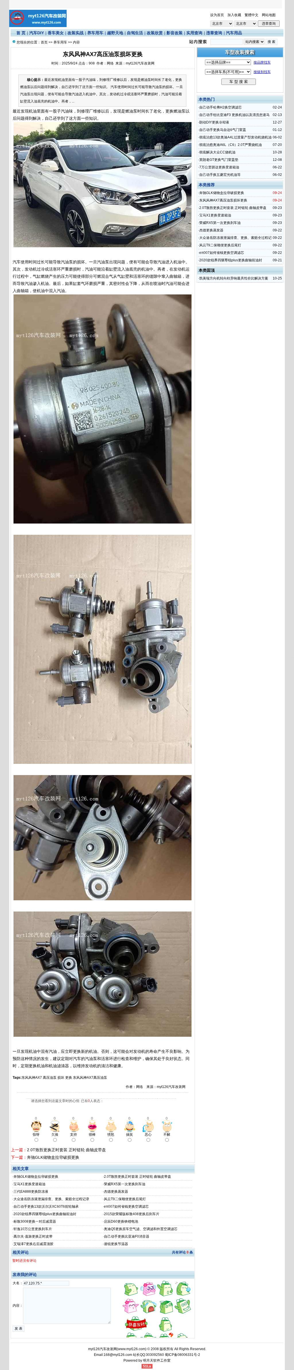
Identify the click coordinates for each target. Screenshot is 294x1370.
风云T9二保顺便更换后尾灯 (125, 1199)
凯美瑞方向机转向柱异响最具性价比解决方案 (233, 278)
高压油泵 (50, 1078)
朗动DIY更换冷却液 (214, 122)
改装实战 (75, 33)
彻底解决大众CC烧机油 (217, 152)
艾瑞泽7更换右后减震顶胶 (33, 1244)
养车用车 (95, 33)
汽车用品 (234, 33)
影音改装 (175, 33)
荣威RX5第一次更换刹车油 (124, 1184)
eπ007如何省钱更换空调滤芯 (126, 1207)
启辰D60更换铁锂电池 (121, 1221)
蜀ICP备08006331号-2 (182, 1355)
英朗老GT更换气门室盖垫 (218, 160)
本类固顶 (207, 270)
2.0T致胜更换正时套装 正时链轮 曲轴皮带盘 (66, 1150)
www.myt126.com (131, 1349)
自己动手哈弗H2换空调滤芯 (220, 107)
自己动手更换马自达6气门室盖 (222, 130)
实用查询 (194, 33)
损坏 (60, 1078)
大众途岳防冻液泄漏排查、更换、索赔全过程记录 (51, 1199)
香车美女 (56, 33)
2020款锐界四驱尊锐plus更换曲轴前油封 (44, 1214)
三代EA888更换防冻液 (30, 1192)
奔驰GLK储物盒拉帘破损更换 (53, 1157)
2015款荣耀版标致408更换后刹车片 (131, 1214)
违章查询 (214, 33)
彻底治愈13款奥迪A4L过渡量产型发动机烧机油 (235, 137)
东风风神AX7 (32, 1078)
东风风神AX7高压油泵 (90, 1078)
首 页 (21, 33)
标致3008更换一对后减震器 (34, 1221)
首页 (44, 42)
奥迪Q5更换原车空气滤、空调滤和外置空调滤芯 (140, 1229)
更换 (68, 1078)
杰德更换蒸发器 (116, 1192)
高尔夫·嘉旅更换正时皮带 (33, 1236)
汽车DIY (36, 33)
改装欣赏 (155, 33)
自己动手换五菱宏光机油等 (220, 175)
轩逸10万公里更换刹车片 (32, 1229)
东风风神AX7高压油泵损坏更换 (223, 200)
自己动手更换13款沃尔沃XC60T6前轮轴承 (46, 1207)
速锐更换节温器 (116, 1244)
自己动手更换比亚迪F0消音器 (126, 1236)
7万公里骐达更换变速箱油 (219, 167)
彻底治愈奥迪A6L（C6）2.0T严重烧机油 (230, 145)
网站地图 (269, 15)
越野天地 (115, 33)
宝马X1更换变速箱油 (29, 1184)
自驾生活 (135, 33)
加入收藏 (234, 15)
